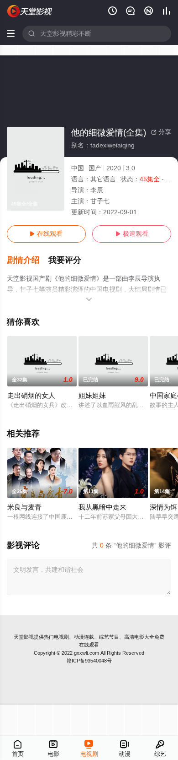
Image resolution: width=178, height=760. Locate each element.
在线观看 (46, 233)
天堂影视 (24, 637)
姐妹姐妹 (92, 395)
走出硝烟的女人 (31, 395)
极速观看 (131, 233)
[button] (28, 260)
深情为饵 (163, 507)
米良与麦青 (24, 507)
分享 (161, 132)
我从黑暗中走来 (102, 507)
